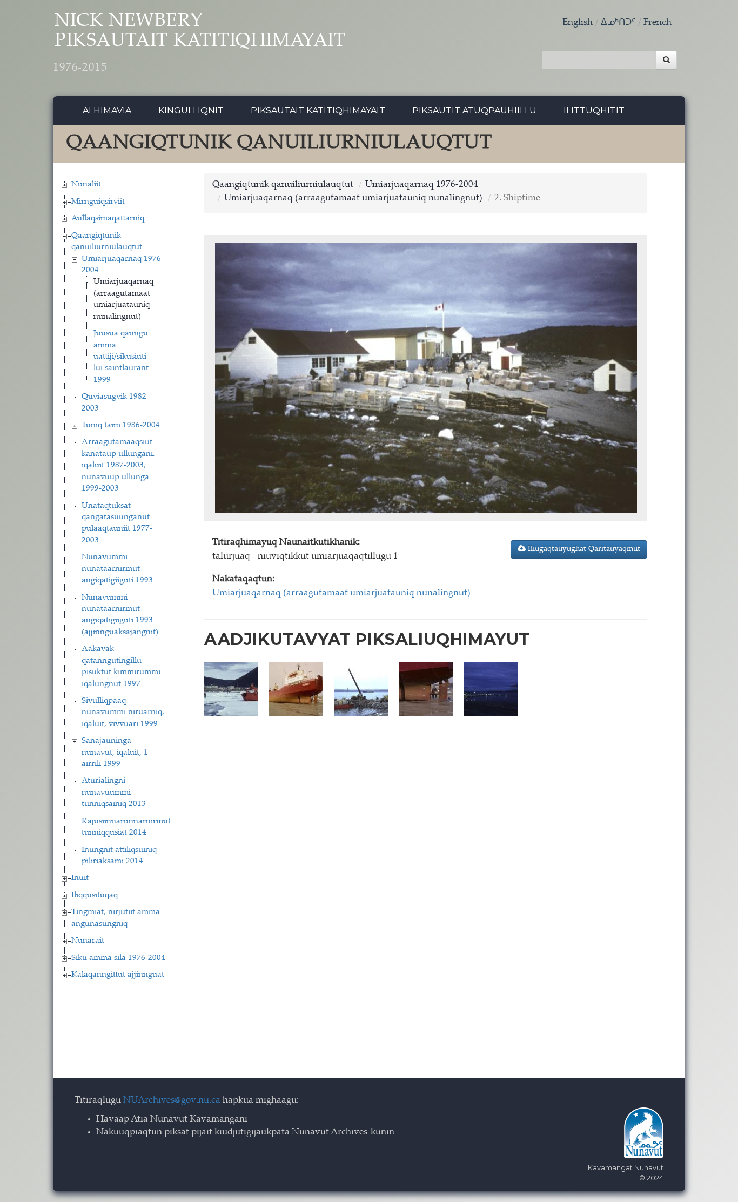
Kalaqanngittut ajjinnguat (117, 975)
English (577, 23)
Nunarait (87, 941)
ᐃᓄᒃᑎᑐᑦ (618, 23)
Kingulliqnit (191, 110)
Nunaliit (86, 184)
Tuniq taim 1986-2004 (121, 425)
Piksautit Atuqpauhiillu (474, 110)
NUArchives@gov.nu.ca (171, 1100)
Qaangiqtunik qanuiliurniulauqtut (282, 185)
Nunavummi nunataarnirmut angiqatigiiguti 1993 (117, 569)
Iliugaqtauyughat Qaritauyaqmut (583, 549)
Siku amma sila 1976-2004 (118, 958)
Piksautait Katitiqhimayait (318, 110)
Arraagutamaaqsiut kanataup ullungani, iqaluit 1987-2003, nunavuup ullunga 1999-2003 (118, 465)
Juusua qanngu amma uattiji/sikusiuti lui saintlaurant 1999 (121, 357)
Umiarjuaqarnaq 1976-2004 (421, 185)
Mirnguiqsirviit (98, 202)
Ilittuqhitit (594, 110)
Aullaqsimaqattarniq (107, 218)
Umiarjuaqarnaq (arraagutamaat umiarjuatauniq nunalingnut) (353, 198)
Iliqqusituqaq (94, 895)
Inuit (80, 878)
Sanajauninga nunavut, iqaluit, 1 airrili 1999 (115, 752)
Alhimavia (107, 110)
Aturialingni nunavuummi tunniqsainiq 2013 (114, 792)
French (657, 23)
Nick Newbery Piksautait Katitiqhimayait (199, 43)
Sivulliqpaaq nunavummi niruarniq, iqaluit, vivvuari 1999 (123, 712)
